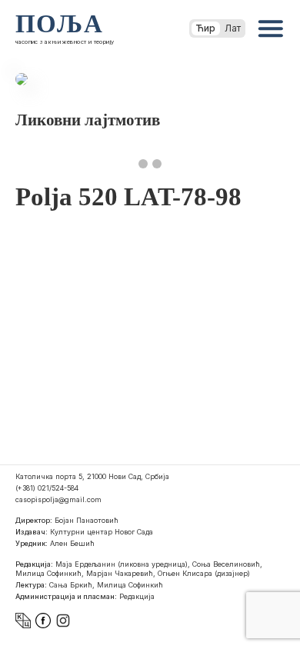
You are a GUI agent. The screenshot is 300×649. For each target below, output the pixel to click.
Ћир (205, 28)
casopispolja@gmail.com (58, 499)
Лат (233, 28)
